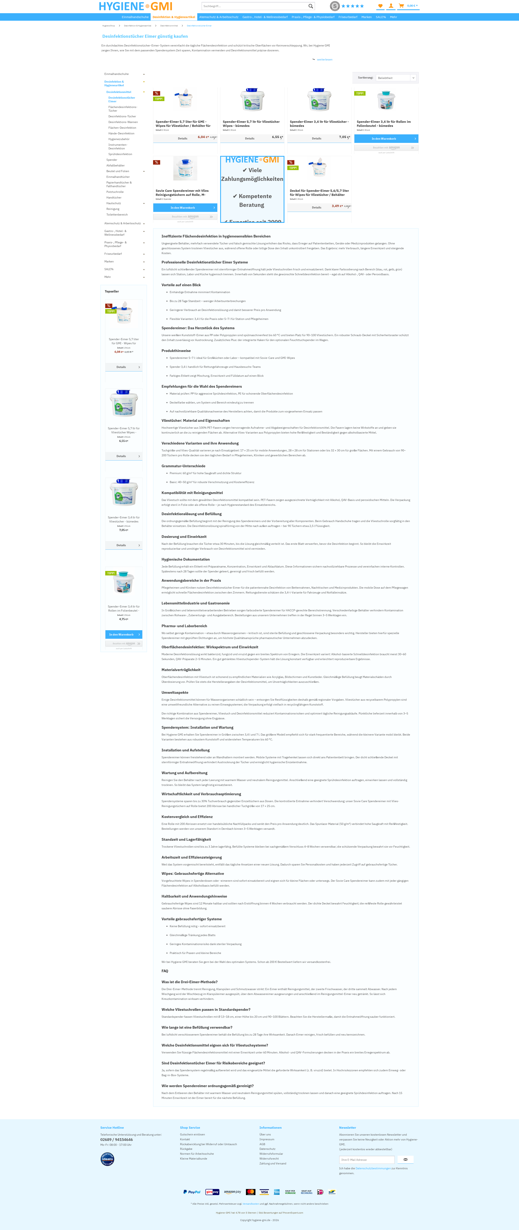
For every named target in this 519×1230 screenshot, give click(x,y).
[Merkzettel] (380, 6)
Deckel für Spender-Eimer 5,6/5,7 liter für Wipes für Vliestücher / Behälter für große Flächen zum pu (319, 193)
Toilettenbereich (117, 214)
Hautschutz (113, 203)
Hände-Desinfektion (121, 133)
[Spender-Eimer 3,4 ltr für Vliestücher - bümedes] (123, 492)
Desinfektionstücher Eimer (121, 99)
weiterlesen (324, 59)
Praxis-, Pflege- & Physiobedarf (115, 244)
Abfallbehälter (115, 165)
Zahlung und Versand (273, 1163)
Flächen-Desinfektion (122, 127)
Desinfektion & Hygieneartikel (114, 83)
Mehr (107, 277)
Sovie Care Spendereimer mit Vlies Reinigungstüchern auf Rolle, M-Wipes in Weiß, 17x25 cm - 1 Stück (183, 193)
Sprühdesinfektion (120, 154)
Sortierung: (365, 77)
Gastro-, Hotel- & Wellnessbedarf (115, 232)
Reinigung (112, 209)
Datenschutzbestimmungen (373, 1168)
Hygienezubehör (119, 139)
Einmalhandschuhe (116, 74)
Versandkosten (251, 1203)
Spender (111, 160)
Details (121, 367)
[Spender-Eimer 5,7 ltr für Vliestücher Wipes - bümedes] (123, 403)
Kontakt (185, 1139)
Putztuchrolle (115, 192)
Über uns (265, 1134)
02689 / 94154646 (116, 1139)
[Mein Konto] (391, 6)
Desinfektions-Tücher (122, 116)
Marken (109, 261)
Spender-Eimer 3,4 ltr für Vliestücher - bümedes (124, 519)
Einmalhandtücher (118, 177)
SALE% (109, 269)
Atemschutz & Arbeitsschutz (122, 223)
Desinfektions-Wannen (123, 122)
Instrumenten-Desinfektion (118, 146)
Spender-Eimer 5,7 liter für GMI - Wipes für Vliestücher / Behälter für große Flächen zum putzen (124, 341)
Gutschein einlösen (192, 1134)
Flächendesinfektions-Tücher (122, 108)
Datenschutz (268, 1149)
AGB (262, 1144)
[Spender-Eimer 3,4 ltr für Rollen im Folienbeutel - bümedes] (123, 581)
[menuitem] (258, 6)
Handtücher (113, 197)
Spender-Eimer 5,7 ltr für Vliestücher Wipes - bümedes (124, 430)
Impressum (267, 1139)
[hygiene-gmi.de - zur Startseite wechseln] (135, 7)
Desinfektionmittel (118, 92)
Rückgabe (186, 1149)
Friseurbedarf (113, 254)
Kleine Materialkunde (193, 1158)
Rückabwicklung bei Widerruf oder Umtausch (208, 1144)
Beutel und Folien (117, 171)
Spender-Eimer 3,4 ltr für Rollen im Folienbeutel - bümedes (124, 609)
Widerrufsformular (271, 1154)
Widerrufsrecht (269, 1158)
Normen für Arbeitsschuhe (197, 1154)
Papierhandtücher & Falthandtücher (119, 184)
